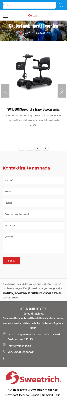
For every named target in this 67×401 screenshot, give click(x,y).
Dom (27, 32)
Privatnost (11, 395)
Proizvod (40, 32)
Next (62, 91)
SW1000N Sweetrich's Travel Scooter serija (33, 109)
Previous (5, 91)
